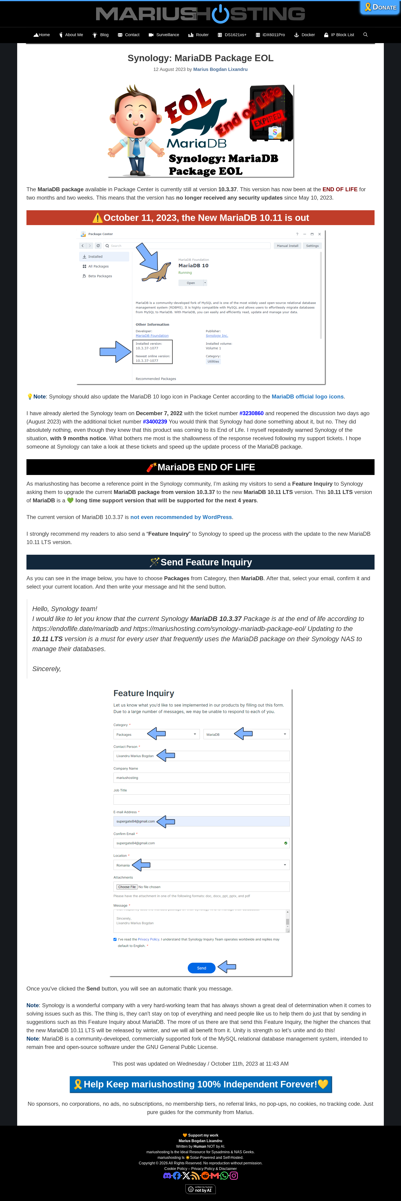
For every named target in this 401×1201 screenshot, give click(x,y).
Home (44, 34)
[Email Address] (215, 1175)
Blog (104, 34)
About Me (74, 34)
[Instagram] (234, 1175)
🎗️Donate (380, 7)
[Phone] (205, 1175)
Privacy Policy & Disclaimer (214, 1169)
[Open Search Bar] (365, 35)
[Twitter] (186, 1175)
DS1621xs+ (236, 34)
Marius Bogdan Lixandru (200, 1141)
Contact (132, 34)
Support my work (202, 1135)
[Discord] (167, 1175)
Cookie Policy (175, 1169)
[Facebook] (177, 1175)
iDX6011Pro (274, 34)
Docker (308, 34)
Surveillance (167, 34)
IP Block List (342, 34)
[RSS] (196, 1175)
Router (202, 34)
